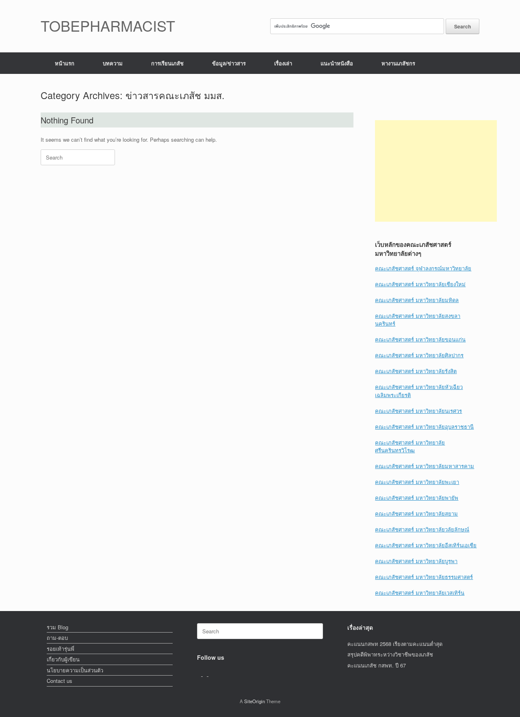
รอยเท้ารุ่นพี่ (60, 648)
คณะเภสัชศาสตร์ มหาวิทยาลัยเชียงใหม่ (420, 284)
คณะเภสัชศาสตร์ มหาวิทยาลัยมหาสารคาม (424, 466)
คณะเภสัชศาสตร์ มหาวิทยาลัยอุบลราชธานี (424, 426)
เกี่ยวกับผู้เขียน (63, 659)
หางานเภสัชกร (398, 63)
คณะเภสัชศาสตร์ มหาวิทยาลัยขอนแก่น (420, 339)
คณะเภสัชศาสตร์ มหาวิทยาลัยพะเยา (417, 482)
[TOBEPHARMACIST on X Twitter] (205, 674)
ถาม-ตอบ (57, 637)
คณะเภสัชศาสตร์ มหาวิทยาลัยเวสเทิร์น (419, 592)
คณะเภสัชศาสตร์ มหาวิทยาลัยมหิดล (417, 300)
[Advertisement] (436, 171)
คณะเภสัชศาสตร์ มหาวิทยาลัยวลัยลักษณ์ (422, 529)
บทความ (113, 63)
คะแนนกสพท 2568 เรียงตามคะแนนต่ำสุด (394, 644)
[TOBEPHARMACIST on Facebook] (200, 674)
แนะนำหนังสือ (337, 63)
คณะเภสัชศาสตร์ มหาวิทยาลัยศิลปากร (419, 355)
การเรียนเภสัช (167, 63)
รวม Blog (57, 627)
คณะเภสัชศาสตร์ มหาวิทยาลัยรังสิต (416, 371)
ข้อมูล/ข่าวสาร (229, 63)
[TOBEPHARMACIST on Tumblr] (210, 674)
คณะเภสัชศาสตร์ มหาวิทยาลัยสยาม (416, 513)
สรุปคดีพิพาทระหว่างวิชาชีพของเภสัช (390, 654)
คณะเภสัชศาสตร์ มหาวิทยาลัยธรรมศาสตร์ (424, 577)
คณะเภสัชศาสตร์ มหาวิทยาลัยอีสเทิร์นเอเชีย (426, 545)
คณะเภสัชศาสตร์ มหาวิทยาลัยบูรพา (416, 561)
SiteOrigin (254, 701)
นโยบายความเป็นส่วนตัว (75, 670)
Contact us (59, 681)
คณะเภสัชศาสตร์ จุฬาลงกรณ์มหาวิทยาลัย (423, 268)
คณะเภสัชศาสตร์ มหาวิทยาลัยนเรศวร (418, 411)
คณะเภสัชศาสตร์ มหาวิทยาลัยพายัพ (416, 497)
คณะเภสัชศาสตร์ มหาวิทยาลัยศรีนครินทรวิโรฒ (410, 446)
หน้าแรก (64, 63)
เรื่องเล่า (283, 63)
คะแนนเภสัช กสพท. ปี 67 (376, 665)
